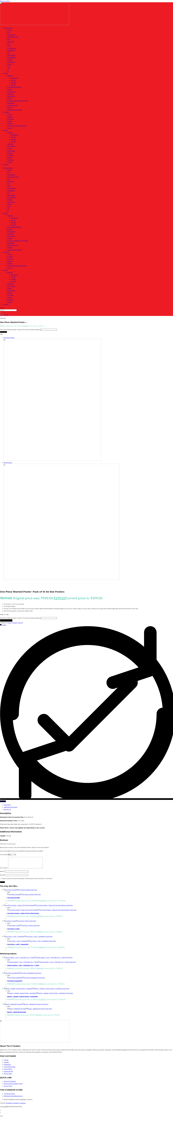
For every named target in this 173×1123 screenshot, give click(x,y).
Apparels (10, 76)
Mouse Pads (11, 96)
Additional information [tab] (10, 807)
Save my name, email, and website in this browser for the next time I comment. (27, 878)
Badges (9, 121)
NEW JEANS (11, 55)
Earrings (9, 107)
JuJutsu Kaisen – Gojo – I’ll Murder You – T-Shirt (23, 965)
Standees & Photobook (14, 110)
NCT (8, 53)
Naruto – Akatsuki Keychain (16, 1012)
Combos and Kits (12, 105)
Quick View (33, 890)
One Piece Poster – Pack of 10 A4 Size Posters (23, 913)
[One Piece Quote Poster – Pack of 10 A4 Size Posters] (52, 460)
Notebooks (10, 103)
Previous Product (9, 337)
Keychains (10, 119)
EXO (8, 44)
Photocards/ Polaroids (14, 87)
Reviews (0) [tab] (7, 809)
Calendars (10, 94)
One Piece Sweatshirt (14, 981)
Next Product (8, 462)
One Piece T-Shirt (13, 929)
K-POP (6, 73)
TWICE (9, 64)
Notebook (10, 160)
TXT (8, 69)
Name (2, 871)
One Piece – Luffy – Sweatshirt (17, 944)
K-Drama (6, 112)
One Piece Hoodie (13, 898)
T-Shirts (13, 80)
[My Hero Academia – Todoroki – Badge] (61, 579)
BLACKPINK (11, 35)
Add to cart (3, 332)
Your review (4, 868)
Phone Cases (11, 92)
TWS (8, 67)
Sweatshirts (14, 78)
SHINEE (9, 60)
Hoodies (13, 82)
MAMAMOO (11, 51)
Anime (6, 130)
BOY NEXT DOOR (13, 37)
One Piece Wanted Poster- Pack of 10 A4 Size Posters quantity (20, 329)
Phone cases (11, 146)
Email (2, 875)
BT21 (8, 39)
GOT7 (9, 46)
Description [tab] (7, 805)
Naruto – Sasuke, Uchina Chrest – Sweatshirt (22, 996)
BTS (8, 32)
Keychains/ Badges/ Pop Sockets (17, 101)
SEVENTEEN (11, 57)
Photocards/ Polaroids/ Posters (17, 126)
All (8, 71)
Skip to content (5, 1)
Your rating (4, 854)
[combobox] (8, 310)
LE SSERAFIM (11, 48)
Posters (9, 89)
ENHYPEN (10, 42)
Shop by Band (8, 28)
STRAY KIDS (11, 62)
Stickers (9, 98)
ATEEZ (9, 30)
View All (13, 85)
